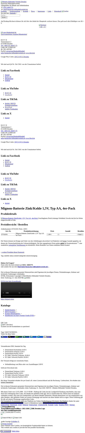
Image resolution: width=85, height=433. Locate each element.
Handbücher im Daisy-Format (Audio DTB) (19, 315)
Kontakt (25, 11)
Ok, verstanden (6, 431)
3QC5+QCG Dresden (21, 57)
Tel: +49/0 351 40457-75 (9, 45)
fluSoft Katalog (10, 310)
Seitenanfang (5, 405)
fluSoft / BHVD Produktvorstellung (11, 104)
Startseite (13, 13)
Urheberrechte (42, 405)
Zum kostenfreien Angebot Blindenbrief (14, 34)
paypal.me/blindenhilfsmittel (15, 51)
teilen (6, 337)
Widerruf (25, 405)
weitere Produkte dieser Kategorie (12, 252)
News (33, 11)
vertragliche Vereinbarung (17, 245)
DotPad (7, 80)
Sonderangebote (15, 11)
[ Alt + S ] (42, 27)
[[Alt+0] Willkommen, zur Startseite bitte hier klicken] (13, 2)
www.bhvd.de (30, 53)
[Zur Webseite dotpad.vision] (16, 297)
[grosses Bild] (19, 218)
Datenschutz (33, 405)
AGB (20, 405)
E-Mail (49, 337)
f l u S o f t (8, 95)
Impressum (41, 11)
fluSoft (7, 75)
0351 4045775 (8, 7)
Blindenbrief (9, 79)
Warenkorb (57, 11)
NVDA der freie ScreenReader (11, 281)
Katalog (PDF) (64, 405)
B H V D (8, 77)
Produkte (4, 11)
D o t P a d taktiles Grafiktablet (11, 108)
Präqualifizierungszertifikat (15, 408)
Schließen (14, 421)
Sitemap (72, 405)
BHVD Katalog (10, 312)
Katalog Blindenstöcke (12, 313)
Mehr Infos (15, 431)
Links (49, 11)
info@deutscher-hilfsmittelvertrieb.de (15, 9)
